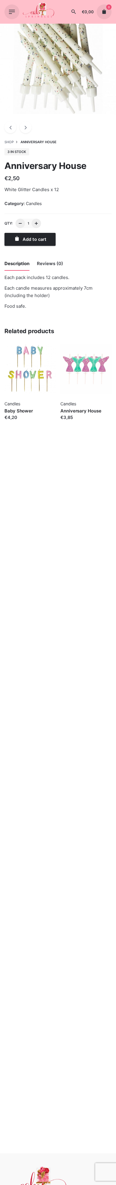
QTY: (8, 223)
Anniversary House (80, 411)
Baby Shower (18, 411)
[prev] (10, 127)
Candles (34, 203)
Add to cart (16, 423)
